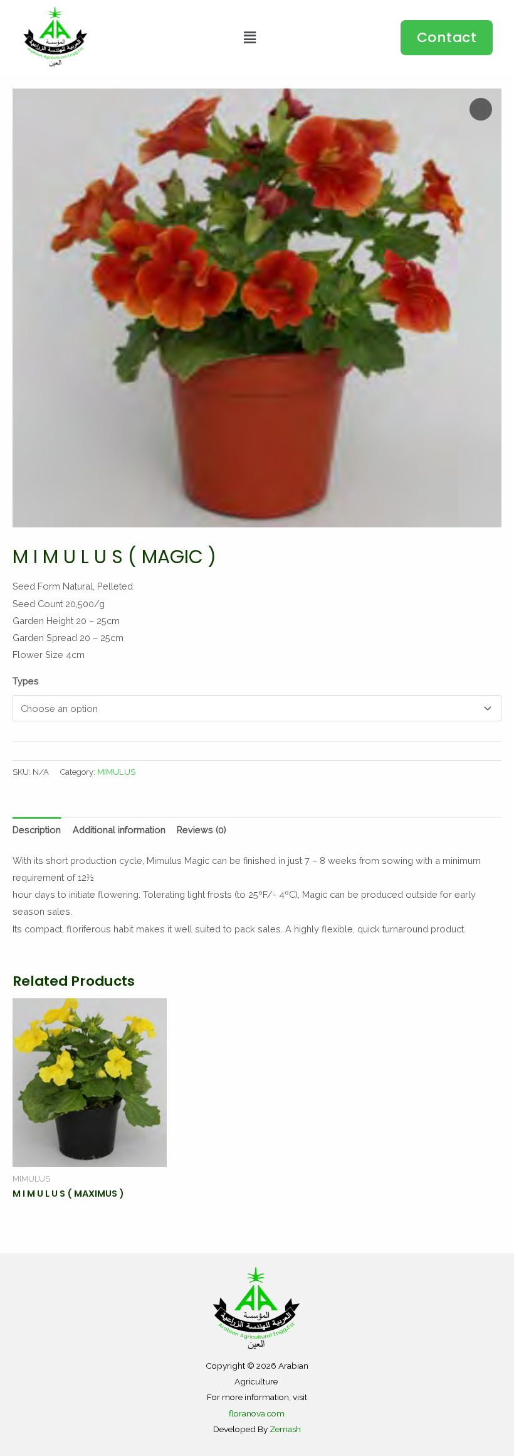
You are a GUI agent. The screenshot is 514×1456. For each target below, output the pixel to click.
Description (37, 829)
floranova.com (257, 1413)
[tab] (37, 830)
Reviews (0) (201, 829)
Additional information (119, 829)
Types (26, 681)
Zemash (285, 1429)
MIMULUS (116, 772)
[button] (447, 37)
